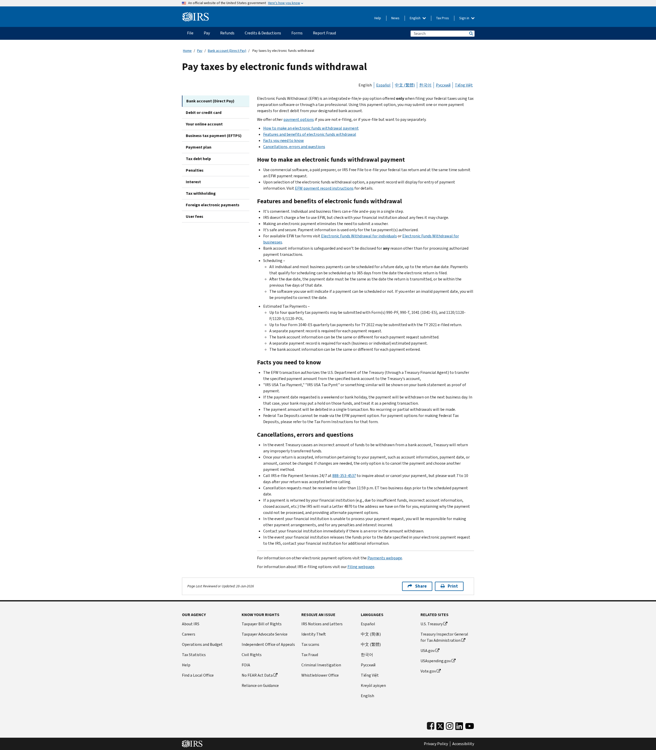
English (415, 18)
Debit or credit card (203, 112)
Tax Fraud (309, 654)
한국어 (425, 85)
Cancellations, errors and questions (294, 146)
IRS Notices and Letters (322, 624)
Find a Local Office (198, 675)
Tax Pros (442, 18)
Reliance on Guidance (260, 685)
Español (383, 85)
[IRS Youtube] (469, 725)
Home (187, 50)
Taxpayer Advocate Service (265, 634)
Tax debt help (198, 158)
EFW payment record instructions (324, 188)
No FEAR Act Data (257, 675)
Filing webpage (360, 566)
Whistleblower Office (320, 675)
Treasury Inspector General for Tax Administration (444, 637)
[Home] (195, 14)
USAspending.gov (436, 661)
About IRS (190, 624)
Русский (443, 85)
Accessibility (463, 743)
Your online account (204, 124)
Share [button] (421, 586)
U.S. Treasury (432, 624)
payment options (298, 119)
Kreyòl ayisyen (373, 685)
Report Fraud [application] (324, 33)
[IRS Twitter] (440, 725)
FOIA (246, 665)
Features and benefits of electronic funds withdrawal (309, 134)
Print (453, 586)
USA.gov (428, 650)
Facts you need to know (283, 140)
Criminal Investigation (321, 665)
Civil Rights (252, 654)
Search (470, 33)
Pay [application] (207, 33)
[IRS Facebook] (430, 725)
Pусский (368, 665)
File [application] (190, 33)
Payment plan (198, 147)
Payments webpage (384, 558)
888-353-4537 (344, 475)
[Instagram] (449, 725)
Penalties (194, 170)
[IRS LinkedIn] (459, 725)
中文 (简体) (371, 634)
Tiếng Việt (464, 85)
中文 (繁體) (405, 85)
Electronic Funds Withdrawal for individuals (359, 236)
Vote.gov (428, 671)
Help (377, 18)
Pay (199, 50)
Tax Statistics (194, 654)
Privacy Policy (436, 743)
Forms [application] (297, 33)
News (395, 18)
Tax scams (310, 644)
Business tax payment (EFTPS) (214, 135)
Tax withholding (201, 193)
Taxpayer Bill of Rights (262, 624)
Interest (193, 181)
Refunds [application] (227, 33)
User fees (194, 216)
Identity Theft (313, 634)
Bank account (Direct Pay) (227, 50)
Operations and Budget (202, 644)
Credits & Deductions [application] (263, 33)
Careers (188, 634)
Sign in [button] (464, 18)
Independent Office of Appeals (268, 644)
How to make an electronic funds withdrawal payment (311, 128)
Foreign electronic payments (212, 205)
